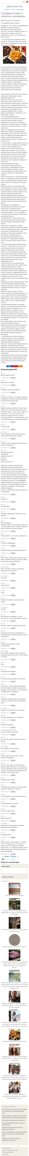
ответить (13, 377)
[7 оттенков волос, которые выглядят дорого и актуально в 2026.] (14, 928)
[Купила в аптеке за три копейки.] (14, 893)
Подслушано (20, 9)
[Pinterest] (14, 366)
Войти (23, 2)
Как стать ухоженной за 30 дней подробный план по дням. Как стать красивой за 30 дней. (14, 1133)
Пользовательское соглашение (12, 1150)
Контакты (4, 1150)
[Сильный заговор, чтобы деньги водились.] (14, 945)
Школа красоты (14, 6)
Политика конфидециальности (8, 1152)
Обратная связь (5, 1154)
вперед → (14, 856)
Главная (6, 9)
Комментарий (5, 866)
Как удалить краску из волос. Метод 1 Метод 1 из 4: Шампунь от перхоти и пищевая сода (14, 1111)
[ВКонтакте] (9, 366)
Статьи (13, 9)
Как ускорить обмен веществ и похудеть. (13, 1120)
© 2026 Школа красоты (6, 1148)
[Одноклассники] (20, 366)
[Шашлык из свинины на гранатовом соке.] (14, 1039)
